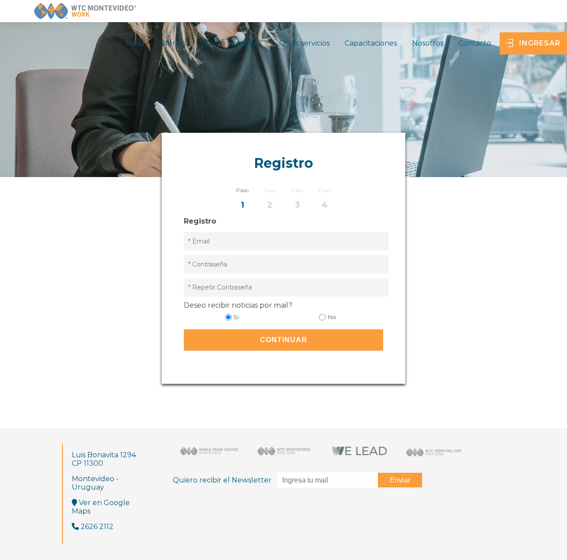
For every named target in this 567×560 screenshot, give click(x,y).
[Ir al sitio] (209, 451)
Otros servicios (304, 43)
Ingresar (539, 43)
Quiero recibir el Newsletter (223, 480)
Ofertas (172, 43)
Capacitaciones (371, 43)
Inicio (135, 43)
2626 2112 (96, 526)
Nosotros (427, 43)
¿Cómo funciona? (231, 43)
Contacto (474, 43)
